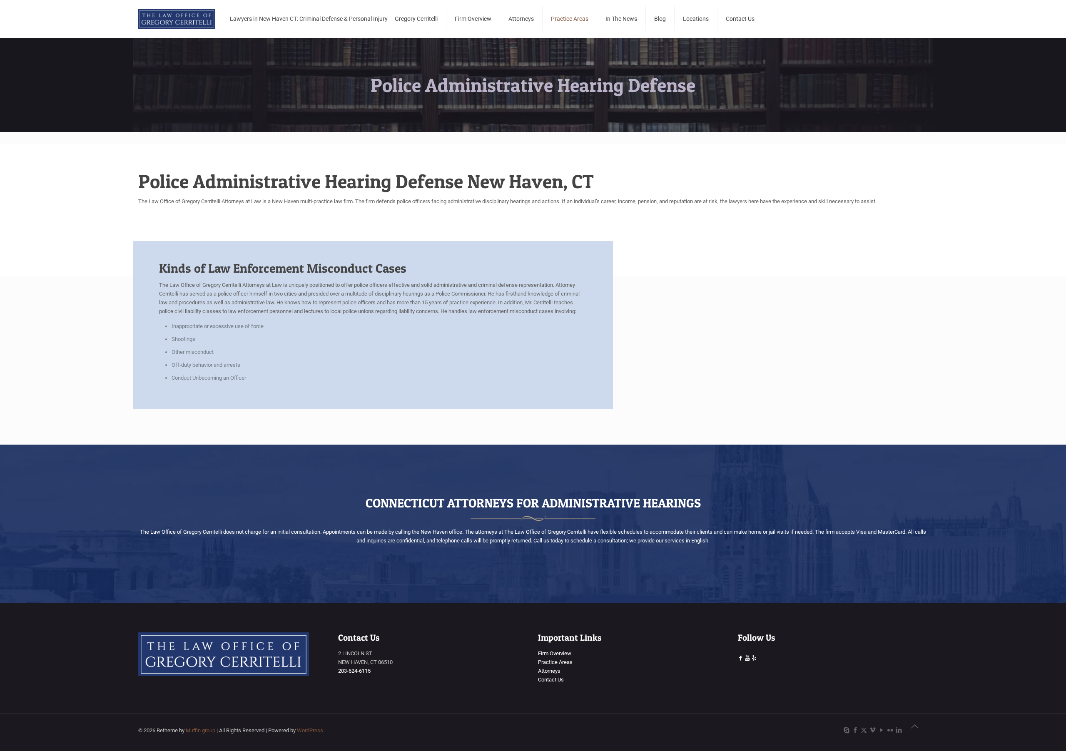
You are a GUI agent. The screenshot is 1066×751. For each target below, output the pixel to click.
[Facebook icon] (855, 730)
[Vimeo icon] (872, 730)
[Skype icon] (846, 730)
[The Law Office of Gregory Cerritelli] (176, 18)
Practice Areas (555, 662)
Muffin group (200, 730)
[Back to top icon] (919, 731)
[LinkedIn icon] (899, 730)
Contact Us (551, 679)
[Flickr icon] (890, 730)
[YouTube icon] (881, 730)
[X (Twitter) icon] (864, 730)
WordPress (310, 730)
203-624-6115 (354, 671)
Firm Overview (554, 653)
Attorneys (549, 671)
